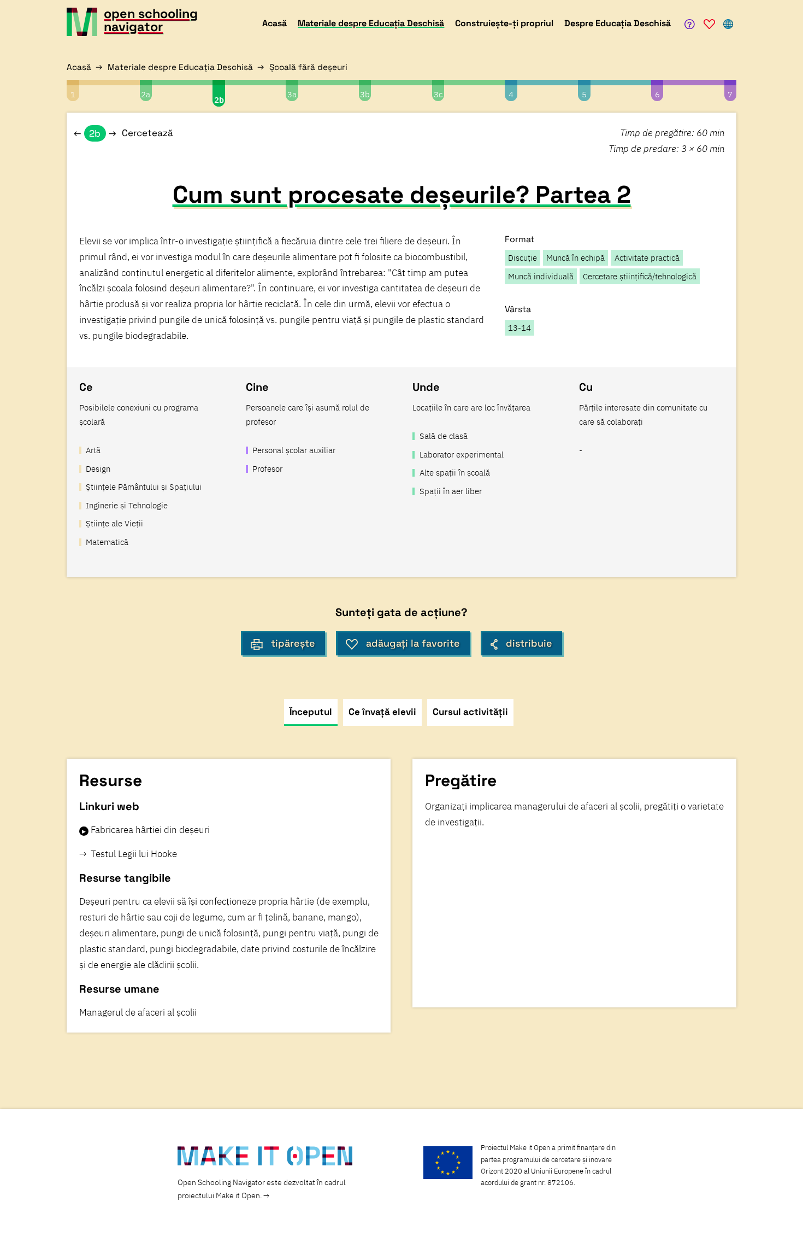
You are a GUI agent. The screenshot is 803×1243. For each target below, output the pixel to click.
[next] (112, 133)
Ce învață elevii (382, 712)
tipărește (293, 643)
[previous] (77, 133)
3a (292, 94)
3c (438, 94)
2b (219, 99)
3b (365, 94)
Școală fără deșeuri (308, 67)
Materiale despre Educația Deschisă (180, 67)
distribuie (529, 643)
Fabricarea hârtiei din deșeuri (150, 830)
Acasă (79, 67)
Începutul (311, 712)
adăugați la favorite (413, 643)
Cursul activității (470, 712)
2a (145, 94)
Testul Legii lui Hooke (134, 854)
